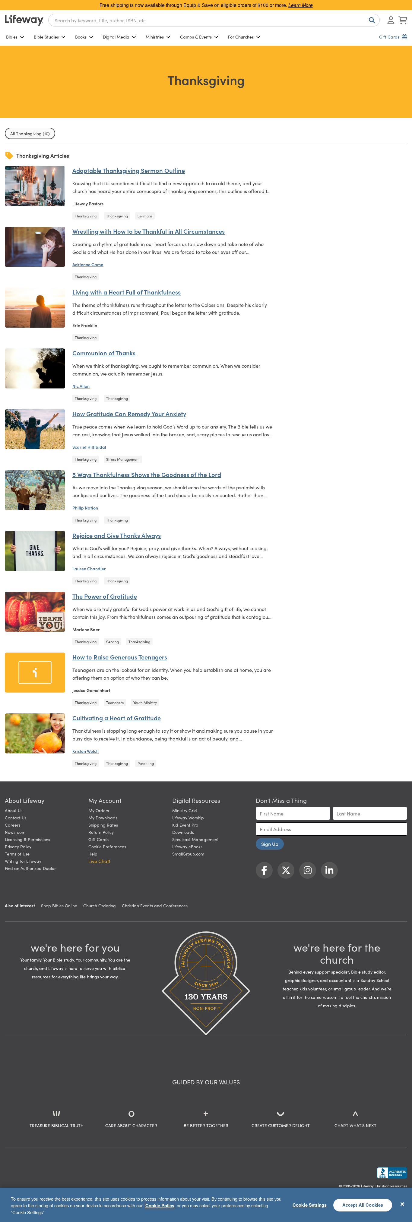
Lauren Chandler (89, 569)
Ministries (155, 37)
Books (81, 37)
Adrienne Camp (87, 264)
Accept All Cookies (362, 1205)
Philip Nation (85, 508)
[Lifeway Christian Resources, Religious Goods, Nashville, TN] (392, 1173)
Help (92, 854)
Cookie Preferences (107, 846)
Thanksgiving (86, 215)
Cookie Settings (310, 1205)
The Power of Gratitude (104, 596)
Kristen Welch (85, 751)
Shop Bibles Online (59, 905)
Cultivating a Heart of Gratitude (116, 717)
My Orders (98, 810)
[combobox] (214, 20)
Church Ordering (99, 905)
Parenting (146, 763)
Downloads (183, 832)
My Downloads (102, 818)
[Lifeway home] (24, 20)
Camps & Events (196, 37)
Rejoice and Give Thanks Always (116, 535)
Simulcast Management (195, 839)
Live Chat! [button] (99, 861)
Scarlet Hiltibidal (89, 447)
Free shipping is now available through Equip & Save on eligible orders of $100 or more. (206, 5)
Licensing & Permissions (27, 839)
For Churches (241, 37)
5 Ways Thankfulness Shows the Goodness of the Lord (146, 474)
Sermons (145, 215)
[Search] (371, 20)
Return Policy (101, 832)
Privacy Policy (18, 846)
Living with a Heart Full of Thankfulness (126, 292)
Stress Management (123, 459)
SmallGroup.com (188, 854)
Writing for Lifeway (23, 861)
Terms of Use (17, 854)
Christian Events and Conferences (155, 905)
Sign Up (269, 843)
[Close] (402, 1204)
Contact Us (15, 818)
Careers (12, 825)
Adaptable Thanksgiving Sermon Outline (128, 170)
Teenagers (115, 702)
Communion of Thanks (103, 352)
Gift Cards (98, 839)
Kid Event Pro (185, 825)
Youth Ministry (145, 702)
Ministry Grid (184, 810)
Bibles (11, 37)
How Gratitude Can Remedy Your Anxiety (129, 413)
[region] (206, 1205)
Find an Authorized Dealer (30, 868)
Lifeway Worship (188, 818)
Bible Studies (46, 37)
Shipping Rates (103, 825)
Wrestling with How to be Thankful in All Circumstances (148, 231)
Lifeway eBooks (187, 846)
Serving (112, 641)
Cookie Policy (159, 1205)
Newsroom (15, 832)
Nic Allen (81, 386)
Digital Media (116, 37)
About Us (13, 810)
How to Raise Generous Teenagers (119, 657)
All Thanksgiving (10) (30, 133)
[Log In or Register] (391, 20)
